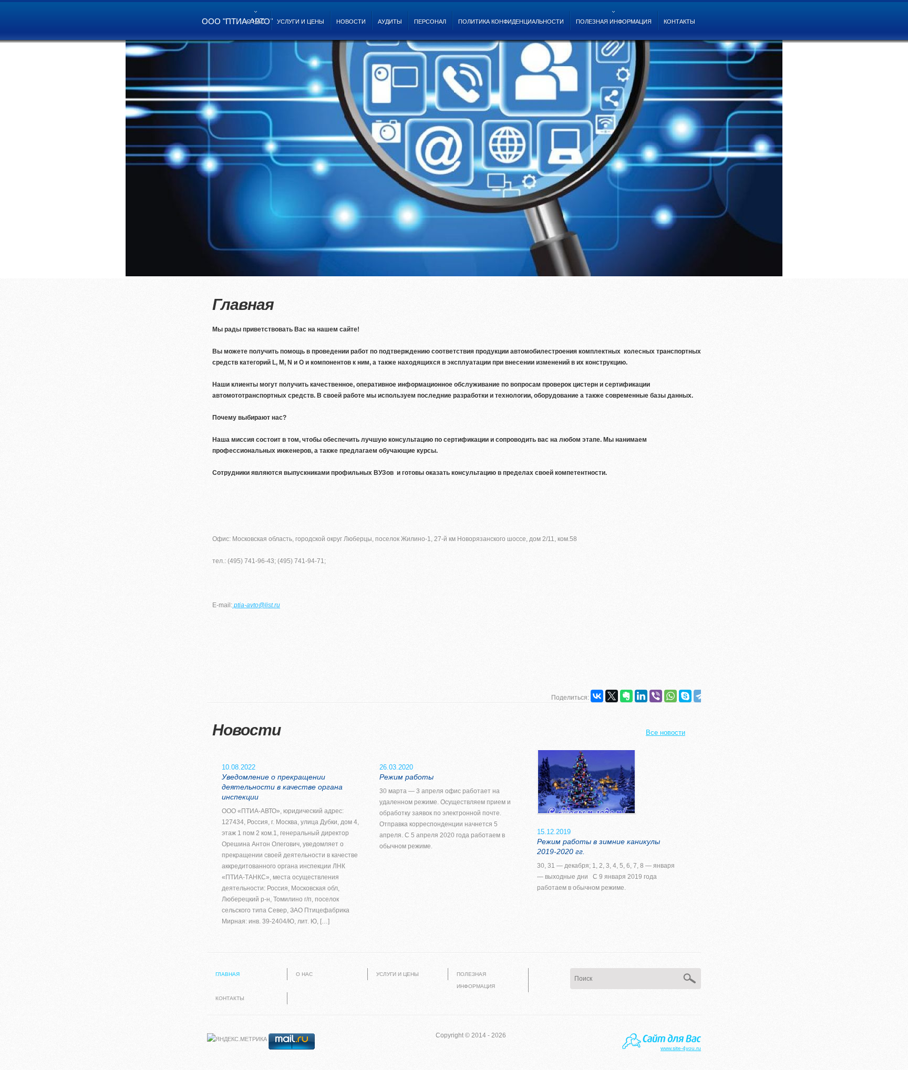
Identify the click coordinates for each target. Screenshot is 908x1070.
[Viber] (655, 696)
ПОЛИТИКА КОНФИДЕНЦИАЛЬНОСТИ (511, 21)
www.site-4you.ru (681, 1048)
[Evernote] (626, 696)
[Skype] (685, 696)
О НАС (254, 27)
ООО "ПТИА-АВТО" (237, 21)
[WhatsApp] (670, 696)
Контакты (679, 21)
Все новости (665, 732)
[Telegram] (700, 696)
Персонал (430, 21)
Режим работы (406, 777)
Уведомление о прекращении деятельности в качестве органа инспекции (282, 787)
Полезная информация (612, 27)
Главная (227, 974)
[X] (611, 696)
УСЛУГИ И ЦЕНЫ (300, 21)
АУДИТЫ (390, 21)
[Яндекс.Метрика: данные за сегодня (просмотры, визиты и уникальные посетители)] (237, 1039)
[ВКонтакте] (597, 696)
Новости (351, 21)
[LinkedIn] (641, 696)
